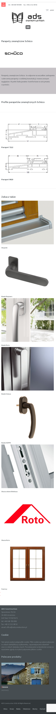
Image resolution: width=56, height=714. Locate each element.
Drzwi (12, 709)
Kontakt (42, 709)
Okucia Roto (5, 540)
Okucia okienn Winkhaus (9, 492)
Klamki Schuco (6, 394)
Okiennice (4, 687)
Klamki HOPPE (6, 443)
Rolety (18, 709)
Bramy (35, 709)
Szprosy (4, 589)
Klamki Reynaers (6, 296)
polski (52, 10)
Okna (5, 709)
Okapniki (4, 248)
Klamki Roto (5, 345)
